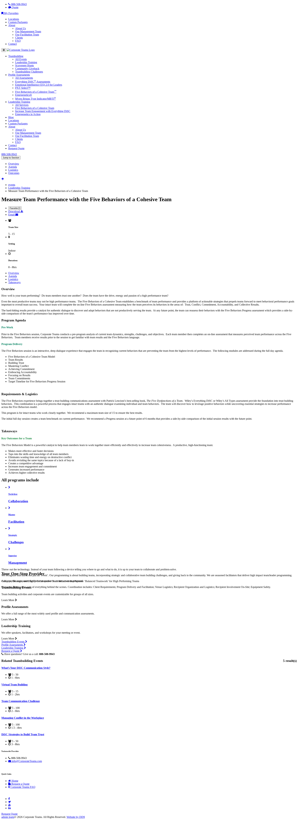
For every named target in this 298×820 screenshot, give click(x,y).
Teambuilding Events (13, 641)
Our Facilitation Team (27, 34)
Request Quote (16, 148)
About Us (20, 28)
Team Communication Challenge (20, 701)
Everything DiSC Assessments (32, 81)
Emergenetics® (23, 94)
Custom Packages (18, 22)
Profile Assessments (19, 74)
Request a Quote (10, 650)
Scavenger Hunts (24, 65)
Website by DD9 (76, 817)
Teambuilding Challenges (29, 71)
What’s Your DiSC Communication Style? (25, 667)
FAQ (18, 40)
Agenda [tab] (12, 166)
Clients (19, 37)
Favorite (14, 208)
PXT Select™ (23, 87)
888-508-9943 (19, 4)
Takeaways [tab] (14, 282)
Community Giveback (27, 68)
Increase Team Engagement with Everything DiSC (42, 111)
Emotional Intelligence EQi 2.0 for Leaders (38, 84)
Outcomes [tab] (13, 173)
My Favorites (10, 13)
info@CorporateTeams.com (26, 761)
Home (14, 780)
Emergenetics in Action (28, 114)
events (11, 184)
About (11, 25)
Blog (11, 117)
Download (14, 211)
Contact (12, 43)
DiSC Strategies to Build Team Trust (22, 734)
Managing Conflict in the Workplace (22, 717)
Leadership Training (26, 62)
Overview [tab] (13, 163)
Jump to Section (11, 157)
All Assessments (24, 77)
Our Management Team (28, 31)
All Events (21, 59)
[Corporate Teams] (21, 49)
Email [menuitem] (11, 214)
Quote (14, 7)
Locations (13, 19)
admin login (7, 817)
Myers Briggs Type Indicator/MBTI (35, 98)
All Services (21, 104)
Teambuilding (15, 56)
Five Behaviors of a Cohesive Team (35, 91)
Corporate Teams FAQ (22, 787)
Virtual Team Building (14, 684)
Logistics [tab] (13, 169)
